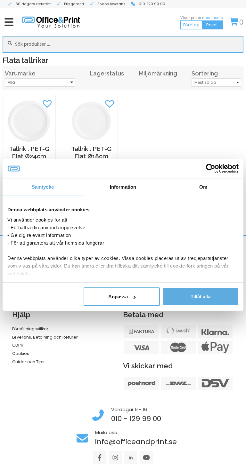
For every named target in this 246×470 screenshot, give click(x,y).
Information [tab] (123, 187)
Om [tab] (203, 187)
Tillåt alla (200, 296)
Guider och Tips (28, 361)
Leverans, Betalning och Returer (45, 337)
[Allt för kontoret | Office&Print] (50, 22)
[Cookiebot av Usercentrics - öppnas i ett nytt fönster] (211, 168)
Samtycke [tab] (43, 187)
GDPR (17, 345)
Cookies (20, 353)
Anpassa (118, 296)
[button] (47, 103)
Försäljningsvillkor (30, 329)
